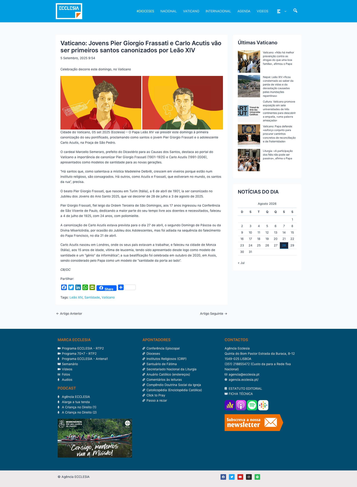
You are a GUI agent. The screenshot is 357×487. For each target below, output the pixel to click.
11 (259, 232)
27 (275, 245)
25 (259, 245)
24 (250, 245)
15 (292, 232)
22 (292, 239)
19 (267, 239)
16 (242, 239)
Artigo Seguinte (213, 313)
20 (275, 239)
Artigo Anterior (69, 313)
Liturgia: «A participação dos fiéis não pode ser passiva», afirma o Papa (278, 154)
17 (250, 239)
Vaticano (108, 297)
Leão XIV (76, 297)
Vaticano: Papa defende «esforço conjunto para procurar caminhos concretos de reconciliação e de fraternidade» (279, 134)
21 (284, 239)
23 (242, 245)
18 (258, 239)
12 (267, 232)
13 (275, 232)
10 (250, 232)
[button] (284, 11)
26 (267, 245)
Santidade (92, 297)
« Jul (241, 263)
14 (284, 232)
